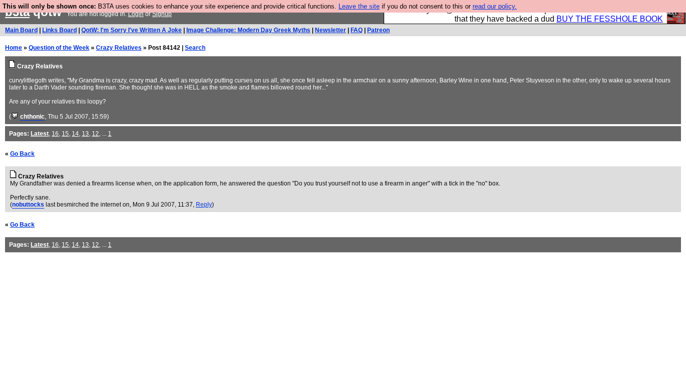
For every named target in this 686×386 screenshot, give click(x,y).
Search (195, 47)
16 (55, 133)
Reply (204, 204)
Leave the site (359, 6)
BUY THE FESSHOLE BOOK (609, 19)
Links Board (59, 30)
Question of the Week (59, 47)
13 (85, 133)
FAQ (357, 30)
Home (13, 47)
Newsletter (330, 30)
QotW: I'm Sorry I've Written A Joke (131, 30)
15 (65, 133)
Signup (162, 14)
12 (95, 133)
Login (136, 14)
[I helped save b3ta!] (15, 116)
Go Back (22, 153)
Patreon (378, 30)
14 (75, 133)
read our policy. (495, 6)
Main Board (21, 30)
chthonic (32, 116)
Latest (40, 133)
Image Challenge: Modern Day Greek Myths (248, 30)
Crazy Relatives (119, 47)
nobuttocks (28, 204)
